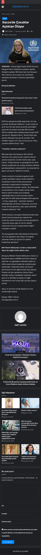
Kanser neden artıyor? (29, 410)
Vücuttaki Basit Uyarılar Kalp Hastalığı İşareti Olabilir (10, 458)
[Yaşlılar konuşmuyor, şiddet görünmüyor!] (30, 449)
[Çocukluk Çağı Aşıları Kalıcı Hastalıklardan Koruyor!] (11, 403)
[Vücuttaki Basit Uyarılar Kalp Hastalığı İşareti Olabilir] (11, 449)
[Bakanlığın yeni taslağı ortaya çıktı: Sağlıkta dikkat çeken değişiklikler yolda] (11, 425)
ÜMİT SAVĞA (9, 31)
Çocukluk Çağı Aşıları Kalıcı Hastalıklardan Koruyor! (9, 412)
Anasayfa (6, 14)
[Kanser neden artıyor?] (30, 403)
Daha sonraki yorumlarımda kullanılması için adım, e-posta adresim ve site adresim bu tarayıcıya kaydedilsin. (20, 533)
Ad (3, 506)
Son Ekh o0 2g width (20, 551)
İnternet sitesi (6, 521)
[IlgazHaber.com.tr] (20, 6)
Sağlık (13, 14)
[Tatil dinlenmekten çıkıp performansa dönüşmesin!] (7, 111)
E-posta (5, 513)
